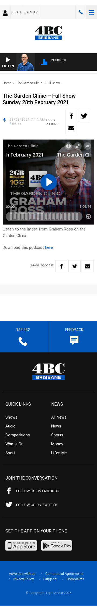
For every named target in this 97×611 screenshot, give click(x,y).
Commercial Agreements (64, 574)
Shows (11, 417)
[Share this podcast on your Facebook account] (71, 116)
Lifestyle (59, 452)
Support (50, 579)
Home (7, 83)
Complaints (75, 579)
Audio (10, 426)
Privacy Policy (23, 579)
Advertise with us (22, 574)
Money (57, 444)
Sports (57, 435)
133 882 (81, 12)
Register (31, 12)
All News (59, 417)
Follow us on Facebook (37, 491)
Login (16, 12)
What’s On (14, 444)
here (49, 247)
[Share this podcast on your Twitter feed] (84, 116)
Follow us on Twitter (36, 505)
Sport (10, 452)
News (56, 426)
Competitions (17, 435)
